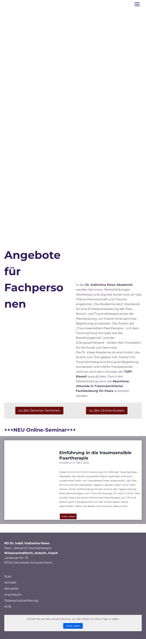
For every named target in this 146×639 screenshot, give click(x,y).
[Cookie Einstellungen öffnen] (8, 634)
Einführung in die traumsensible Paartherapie (95, 455)
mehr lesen (69, 517)
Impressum (13, 594)
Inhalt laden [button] (73, 625)
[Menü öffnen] (137, 4)
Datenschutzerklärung (21, 600)
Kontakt (10, 582)
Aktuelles (11, 588)
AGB (7, 606)
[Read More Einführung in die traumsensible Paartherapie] (29, 473)
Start (8, 576)
